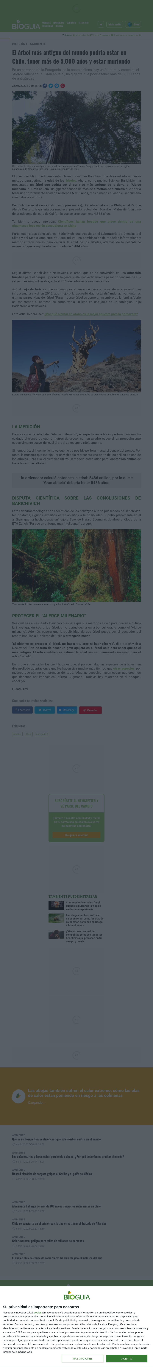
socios (37, 1312)
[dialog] (76, 1326)
